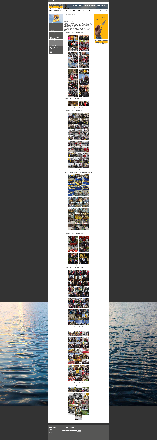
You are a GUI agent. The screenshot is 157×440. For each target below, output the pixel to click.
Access (50, 431)
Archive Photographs (55, 40)
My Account (106, 0)
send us (69, 23)
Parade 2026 (57, 10)
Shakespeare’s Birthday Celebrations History (54, 38)
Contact (50, 429)
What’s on (65, 10)
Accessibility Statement (75, 10)
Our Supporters (53, 32)
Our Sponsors (52, 35)
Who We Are (86, 10)
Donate (54, 51)
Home (50, 10)
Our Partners (52, 30)
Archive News (53, 45)
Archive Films (53, 43)
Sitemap (51, 434)
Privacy (50, 432)
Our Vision (52, 25)
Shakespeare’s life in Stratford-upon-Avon (54, 48)
